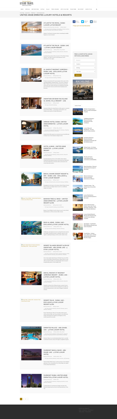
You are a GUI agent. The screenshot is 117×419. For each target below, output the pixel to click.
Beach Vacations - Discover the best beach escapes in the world (90, 168)
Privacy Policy (88, 411)
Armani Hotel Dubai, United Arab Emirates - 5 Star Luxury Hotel (56, 124)
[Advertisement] (72, 3)
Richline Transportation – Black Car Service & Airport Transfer (90, 110)
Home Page (22, 12)
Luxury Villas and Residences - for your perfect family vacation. (89, 130)
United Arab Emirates (40, 12)
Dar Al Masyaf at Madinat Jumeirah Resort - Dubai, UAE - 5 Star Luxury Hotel (56, 275)
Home (80, 410)
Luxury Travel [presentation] (78, 105)
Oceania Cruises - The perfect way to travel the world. (90, 187)
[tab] (78, 105)
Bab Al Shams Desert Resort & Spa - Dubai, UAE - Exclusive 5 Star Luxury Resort (56, 176)
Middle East (33, 12)
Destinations (27, 12)
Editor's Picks (81, 411)
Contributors (90, 410)
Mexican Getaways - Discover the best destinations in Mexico (89, 177)
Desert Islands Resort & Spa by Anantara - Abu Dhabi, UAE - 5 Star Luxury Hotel (56, 247)
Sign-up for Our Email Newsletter (82, 25)
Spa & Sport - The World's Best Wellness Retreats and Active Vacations (90, 225)
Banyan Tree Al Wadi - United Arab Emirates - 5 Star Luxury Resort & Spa (56, 201)
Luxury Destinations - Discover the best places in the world (90, 197)
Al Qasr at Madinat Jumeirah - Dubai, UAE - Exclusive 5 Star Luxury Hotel (56, 71)
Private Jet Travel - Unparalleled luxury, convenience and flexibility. (90, 158)
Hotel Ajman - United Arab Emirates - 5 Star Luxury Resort (55, 148)
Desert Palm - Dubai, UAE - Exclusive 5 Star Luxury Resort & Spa (54, 302)
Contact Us (84, 410)
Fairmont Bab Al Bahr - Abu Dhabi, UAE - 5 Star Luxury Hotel (55, 352)
